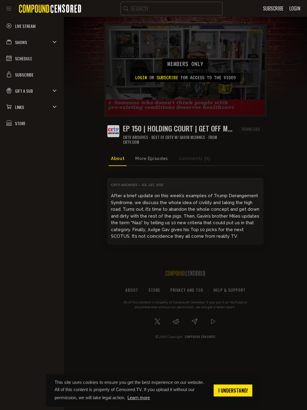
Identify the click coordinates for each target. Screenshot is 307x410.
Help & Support (229, 290)
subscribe (167, 77)
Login (141, 77)
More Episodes (151, 158)
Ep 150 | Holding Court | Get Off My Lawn (177, 128)
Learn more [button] (138, 397)
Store (154, 290)
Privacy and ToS (186, 290)
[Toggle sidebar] (9, 8)
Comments (194, 158)
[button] (32, 42)
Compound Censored (200, 336)
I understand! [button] (233, 390)
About (117, 158)
